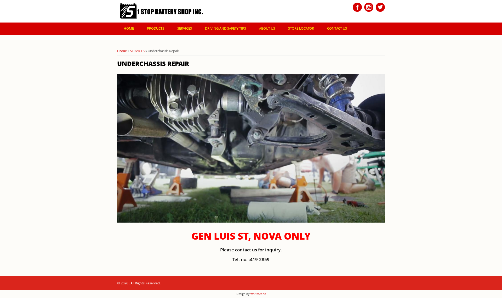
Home (129, 28)
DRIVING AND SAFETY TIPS (225, 28)
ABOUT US (267, 28)
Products (155, 28)
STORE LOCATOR (301, 28)
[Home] (161, 11)
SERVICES (184, 28)
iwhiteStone (258, 294)
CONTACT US (337, 28)
